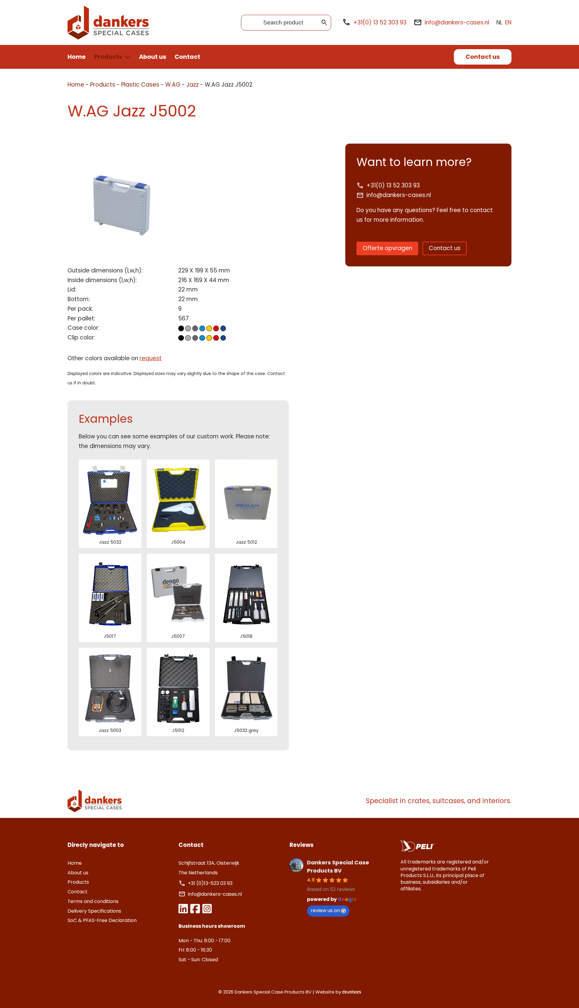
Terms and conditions (93, 901)
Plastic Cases (140, 85)
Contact (187, 56)
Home (77, 56)
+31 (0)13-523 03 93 (211, 883)
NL (499, 22)
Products (108, 56)
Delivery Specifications (94, 911)
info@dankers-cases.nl (457, 22)
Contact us (483, 56)
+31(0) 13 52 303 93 (380, 22)
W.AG (172, 85)
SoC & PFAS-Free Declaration (102, 920)
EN (508, 22)
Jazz (192, 85)
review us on (325, 910)
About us (152, 56)
